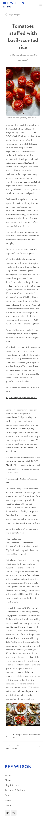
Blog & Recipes (12, 785)
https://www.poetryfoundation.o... (21, 397)
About (8, 780)
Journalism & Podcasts (15, 790)
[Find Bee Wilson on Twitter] (7, 813)
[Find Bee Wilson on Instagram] (14, 813)
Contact (8, 795)
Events (8, 800)
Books (7, 775)
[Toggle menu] (40, 4)
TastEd (8, 805)
